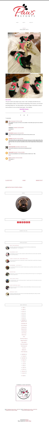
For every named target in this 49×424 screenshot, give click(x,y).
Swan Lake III (24, 342)
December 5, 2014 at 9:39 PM (18, 138)
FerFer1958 (11, 133)
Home (17, 22)
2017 (23, 313)
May (24, 365)
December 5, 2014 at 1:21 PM (17, 121)
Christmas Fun (24, 327)
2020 (23, 307)
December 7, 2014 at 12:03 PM (19, 152)
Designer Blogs (28, 421)
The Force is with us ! (24, 338)
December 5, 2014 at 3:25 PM (18, 127)
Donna (10, 157)
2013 (23, 375)
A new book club (24, 323)
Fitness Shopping (24, 351)
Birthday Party (13, 291)
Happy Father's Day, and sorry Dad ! (19, 258)
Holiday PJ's (24, 349)
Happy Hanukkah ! (24, 340)
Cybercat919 (11, 152)
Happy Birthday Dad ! (15, 285)
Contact (31, 22)
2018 (23, 311)
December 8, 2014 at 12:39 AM (16, 157)
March (23, 369)
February (23, 371)
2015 (23, 316)
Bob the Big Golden (12, 146)
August (23, 359)
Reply (10, 124)
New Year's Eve (24, 321)
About (24, 22)
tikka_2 (10, 121)
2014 (23, 318)
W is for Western (24, 325)
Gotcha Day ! (24, 334)
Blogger (26, 419)
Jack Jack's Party (14, 278)
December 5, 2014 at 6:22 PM (18, 133)
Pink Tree (24, 347)
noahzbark (10, 138)
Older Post (9, 180)
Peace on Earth (24, 329)
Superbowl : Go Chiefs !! (16, 265)
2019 (23, 309)
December (23, 320)
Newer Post (39, 180)
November (23, 354)
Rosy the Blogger (14, 245)
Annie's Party (24, 332)
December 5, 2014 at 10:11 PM (21, 146)
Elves (24, 336)
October (23, 356)
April (24, 367)
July (24, 361)
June (24, 363)
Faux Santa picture (24, 344)
